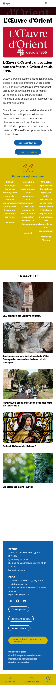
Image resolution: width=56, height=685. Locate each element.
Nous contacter (19, 628)
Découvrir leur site (28, 142)
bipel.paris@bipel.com (19, 594)
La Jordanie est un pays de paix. (22, 315)
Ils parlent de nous (21, 618)
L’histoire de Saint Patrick (18, 486)
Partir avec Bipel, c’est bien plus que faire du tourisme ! (27, 404)
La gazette (28, 276)
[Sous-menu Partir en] (18, 679)
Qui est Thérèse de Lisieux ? (19, 446)
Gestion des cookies (18, 662)
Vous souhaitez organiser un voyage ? (27, 640)
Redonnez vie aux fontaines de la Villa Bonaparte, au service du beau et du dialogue (26, 359)
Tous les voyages (28, 151)
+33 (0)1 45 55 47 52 (17, 584)
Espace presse (18, 609)
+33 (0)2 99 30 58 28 (18, 559)
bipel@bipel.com (16, 570)
